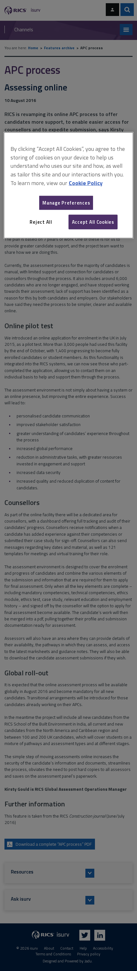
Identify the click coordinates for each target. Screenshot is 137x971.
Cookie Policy (86, 183)
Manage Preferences (66, 202)
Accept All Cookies (93, 221)
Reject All (41, 221)
